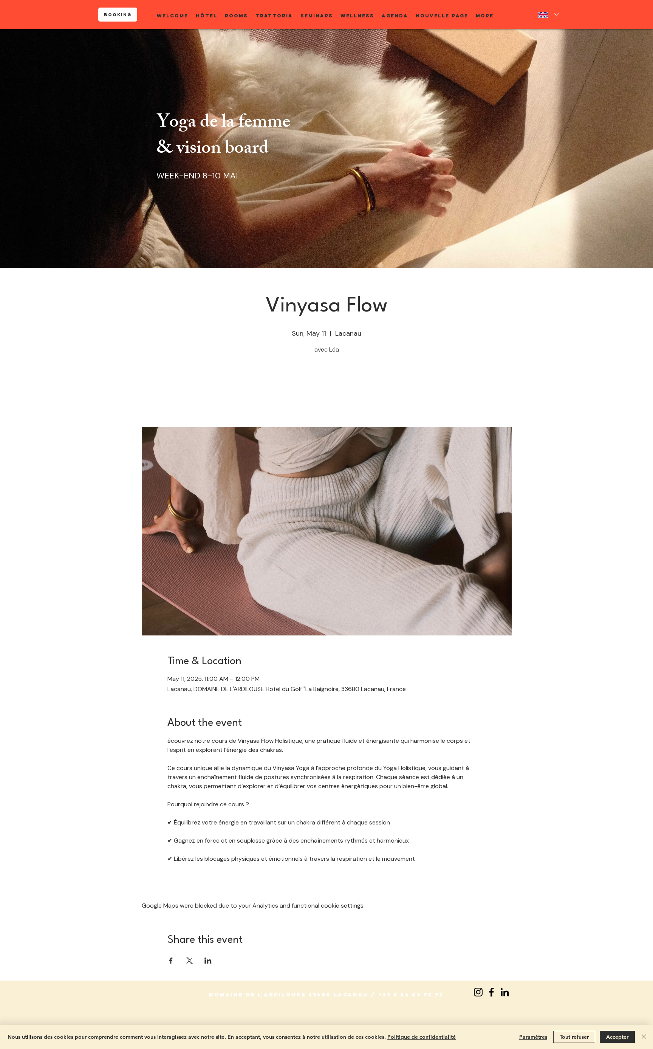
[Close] (643, 1037)
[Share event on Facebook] (171, 961)
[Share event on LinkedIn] (208, 961)
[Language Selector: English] (548, 14)
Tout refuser (574, 1037)
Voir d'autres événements (326, 391)
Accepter (617, 1037)
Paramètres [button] (533, 1037)
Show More (182, 881)
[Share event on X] (189, 961)
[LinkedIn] (505, 992)
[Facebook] (491, 992)
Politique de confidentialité (421, 1037)
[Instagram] (478, 992)
